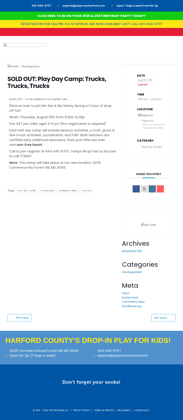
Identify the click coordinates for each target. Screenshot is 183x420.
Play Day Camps (152, 147)
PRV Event (22, 318)
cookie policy (142, 410)
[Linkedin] (152, 188)
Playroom (47, 190)
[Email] (160, 188)
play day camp (26, 190)
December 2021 (132, 251)
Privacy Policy (81, 410)
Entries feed (130, 297)
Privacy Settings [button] (12, 416)
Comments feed (133, 302)
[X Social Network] (144, 188)
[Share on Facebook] (136, 188)
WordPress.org (131, 306)
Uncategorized (132, 272)
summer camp (68, 190)
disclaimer (123, 410)
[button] (176, 50)
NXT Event (160, 318)
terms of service (104, 410)
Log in (125, 293)
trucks (87, 190)
